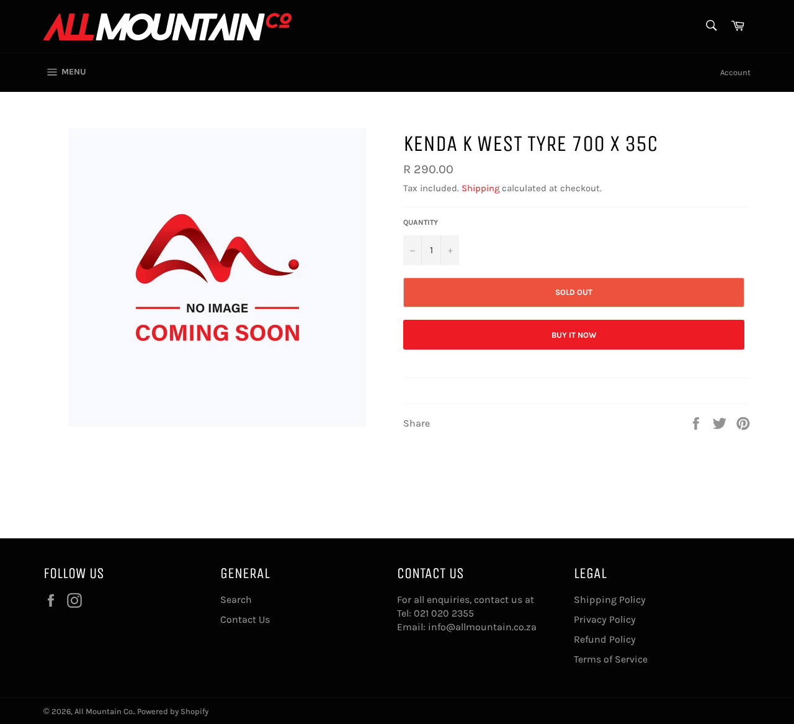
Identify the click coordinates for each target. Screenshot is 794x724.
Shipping (480, 188)
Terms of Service (611, 659)
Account (735, 72)
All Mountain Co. (104, 711)
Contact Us (245, 619)
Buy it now (574, 335)
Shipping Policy (610, 599)
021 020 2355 (444, 613)
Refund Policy (605, 639)
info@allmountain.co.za (482, 627)
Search (236, 599)
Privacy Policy (605, 619)
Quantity (420, 222)
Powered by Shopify (172, 711)
